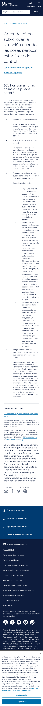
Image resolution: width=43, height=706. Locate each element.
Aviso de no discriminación (13, 555)
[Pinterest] (25, 622)
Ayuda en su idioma (11, 560)
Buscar (36, 12)
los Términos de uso (30, 438)
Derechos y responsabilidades (15, 585)
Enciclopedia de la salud (15, 24)
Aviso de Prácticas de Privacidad (16, 570)
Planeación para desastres (13, 595)
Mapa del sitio (8, 605)
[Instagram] (32, 622)
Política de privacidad (13, 439)
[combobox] (16, 12)
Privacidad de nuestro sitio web (15, 565)
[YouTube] (18, 622)
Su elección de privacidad (13, 575)
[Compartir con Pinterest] (25, 491)
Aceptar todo (22, 702)
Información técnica (11, 600)
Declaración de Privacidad (21, 690)
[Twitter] (5, 622)
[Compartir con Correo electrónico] (6, 491)
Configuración (21, 695)
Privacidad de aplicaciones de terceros (18, 590)
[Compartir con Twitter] (19, 491)
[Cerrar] (40, 653)
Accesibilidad (8, 550)
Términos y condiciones (12, 580)
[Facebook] (12, 622)
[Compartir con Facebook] (12, 491)
